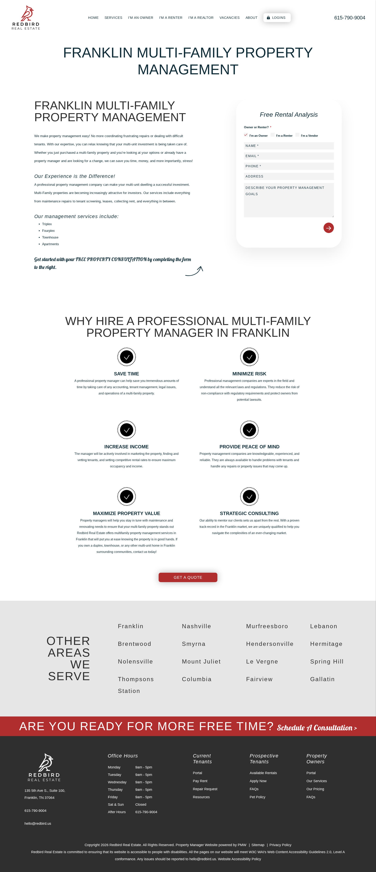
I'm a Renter (171, 18)
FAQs (254, 789)
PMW (242, 845)
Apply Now (258, 781)
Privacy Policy (280, 845)
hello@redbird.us (37, 824)
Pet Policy (257, 797)
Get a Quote (188, 577)
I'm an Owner (140, 18)
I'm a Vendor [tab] (309, 135)
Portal (197, 773)
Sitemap (257, 845)
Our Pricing (315, 789)
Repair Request (205, 789)
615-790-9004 (349, 18)
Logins (278, 18)
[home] (26, 17)
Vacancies (230, 18)
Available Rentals (263, 773)
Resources (201, 797)
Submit (329, 228)
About (252, 18)
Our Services (316, 781)
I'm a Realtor (201, 18)
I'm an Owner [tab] (258, 135)
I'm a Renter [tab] (284, 135)
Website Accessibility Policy (239, 859)
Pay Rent (200, 781)
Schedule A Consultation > (317, 727)
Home (93, 18)
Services (113, 18)
